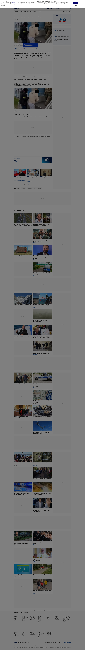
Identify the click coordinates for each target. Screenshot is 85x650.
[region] (42, 4)
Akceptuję (75, 2)
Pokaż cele (75, 5)
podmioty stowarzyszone (14, 2)
